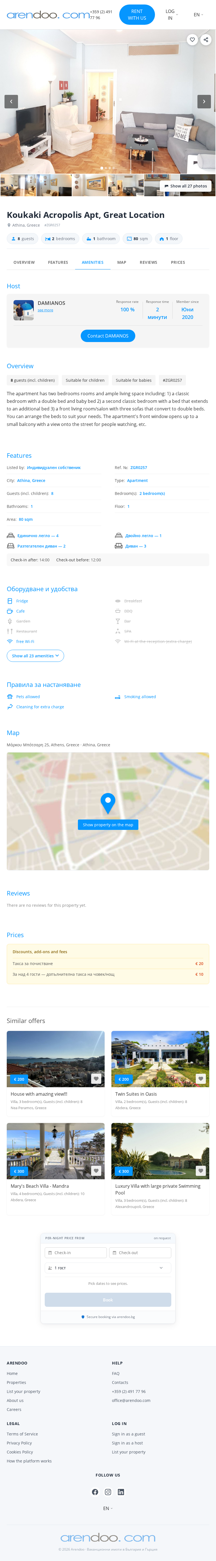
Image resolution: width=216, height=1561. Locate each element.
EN (197, 15)
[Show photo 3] (54, 185)
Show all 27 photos (188, 186)
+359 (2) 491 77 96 (129, 1391)
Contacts (120, 1382)
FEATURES (58, 262)
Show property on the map (108, 824)
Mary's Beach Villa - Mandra (40, 1186)
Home (12, 1373)
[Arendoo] (48, 15)
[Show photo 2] (18, 185)
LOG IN (170, 14)
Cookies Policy (20, 1452)
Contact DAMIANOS (108, 336)
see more (45, 309)
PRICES (178, 262)
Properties (16, 1382)
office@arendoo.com (131, 1400)
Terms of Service (22, 1434)
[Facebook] (95, 1492)
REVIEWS (149, 262)
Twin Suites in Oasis (136, 1094)
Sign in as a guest (128, 1434)
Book (108, 1300)
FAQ (116, 1373)
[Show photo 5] (126, 185)
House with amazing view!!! (39, 1094)
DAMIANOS (51, 303)
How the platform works (29, 1461)
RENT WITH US (137, 14)
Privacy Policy (19, 1443)
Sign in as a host (127, 1443)
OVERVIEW (24, 262)
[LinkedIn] (121, 1492)
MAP (122, 262)
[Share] (206, 39)
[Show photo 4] (90, 185)
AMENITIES (93, 262)
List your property (23, 1391)
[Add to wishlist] (192, 39)
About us (15, 1400)
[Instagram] (108, 1492)
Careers (14, 1409)
